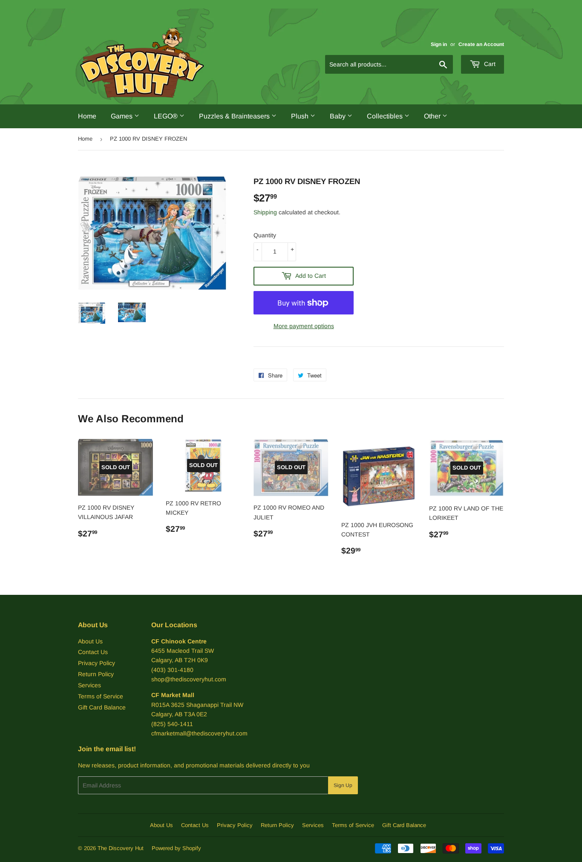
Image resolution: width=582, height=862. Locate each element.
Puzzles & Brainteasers (235, 116)
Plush (300, 116)
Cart (489, 64)
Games (122, 116)
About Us (90, 641)
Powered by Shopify (176, 848)
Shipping (265, 212)
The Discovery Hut (121, 848)
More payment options (304, 326)
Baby (338, 116)
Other (433, 116)
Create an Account (481, 44)
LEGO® (166, 116)
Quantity (265, 235)
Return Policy (96, 674)
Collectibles (385, 116)
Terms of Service (100, 696)
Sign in (439, 44)
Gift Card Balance (102, 707)
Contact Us (93, 652)
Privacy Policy (96, 663)
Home (87, 116)
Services (89, 685)
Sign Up (343, 785)
